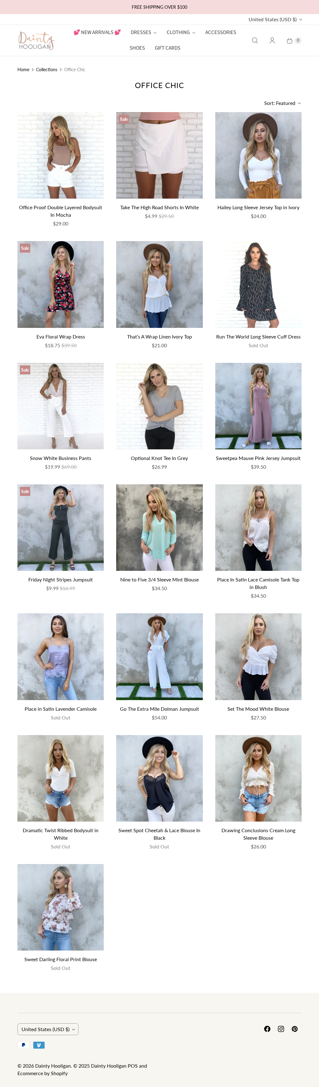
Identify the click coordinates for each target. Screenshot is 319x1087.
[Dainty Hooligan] (36, 40)
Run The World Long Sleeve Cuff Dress (258, 336)
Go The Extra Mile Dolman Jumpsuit (159, 709)
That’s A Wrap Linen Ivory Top (159, 336)
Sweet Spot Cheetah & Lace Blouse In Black (159, 834)
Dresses (141, 32)
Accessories (220, 32)
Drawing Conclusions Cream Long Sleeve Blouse (258, 834)
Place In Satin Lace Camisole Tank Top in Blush (258, 583)
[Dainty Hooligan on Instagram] (281, 1029)
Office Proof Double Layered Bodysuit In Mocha (60, 211)
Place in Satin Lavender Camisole (61, 709)
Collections (46, 69)
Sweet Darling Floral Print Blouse (60, 959)
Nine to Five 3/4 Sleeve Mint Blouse (159, 579)
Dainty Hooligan (53, 1066)
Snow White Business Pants (60, 458)
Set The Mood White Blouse (258, 709)
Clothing (178, 32)
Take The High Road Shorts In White (159, 207)
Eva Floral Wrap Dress (60, 336)
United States (273, 19)
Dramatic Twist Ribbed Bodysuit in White (60, 834)
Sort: (279, 103)
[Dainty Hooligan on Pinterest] (295, 1029)
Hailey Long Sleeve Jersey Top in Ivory (258, 207)
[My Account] (272, 40)
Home (23, 69)
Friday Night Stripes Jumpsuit (60, 579)
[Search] (255, 40)
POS (133, 1066)
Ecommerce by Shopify (42, 1073)
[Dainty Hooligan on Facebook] (267, 1029)
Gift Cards (167, 48)
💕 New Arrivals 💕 (97, 32)
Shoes (137, 48)
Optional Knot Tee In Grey (159, 458)
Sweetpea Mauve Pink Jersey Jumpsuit (258, 458)
